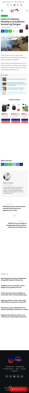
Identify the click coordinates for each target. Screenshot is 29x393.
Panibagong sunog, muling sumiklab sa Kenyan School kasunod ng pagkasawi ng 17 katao (14, 208)
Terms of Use (9, 366)
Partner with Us (8, 369)
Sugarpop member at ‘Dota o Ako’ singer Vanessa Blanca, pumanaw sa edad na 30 (13, 301)
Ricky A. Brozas (6, 27)
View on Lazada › (6, 119)
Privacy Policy (20, 366)
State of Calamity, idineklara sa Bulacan (16, 79)
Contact (23, 369)
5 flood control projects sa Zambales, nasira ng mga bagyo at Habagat (16, 88)
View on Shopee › (6, 122)
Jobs (17, 369)
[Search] (27, 10)
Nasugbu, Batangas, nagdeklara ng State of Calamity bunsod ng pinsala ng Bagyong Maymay (16, 84)
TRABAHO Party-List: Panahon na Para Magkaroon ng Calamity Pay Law (13, 286)
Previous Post (8, 204)
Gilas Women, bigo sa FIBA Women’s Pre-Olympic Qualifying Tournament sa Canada (14, 308)
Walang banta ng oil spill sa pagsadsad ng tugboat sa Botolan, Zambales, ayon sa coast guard (16, 93)
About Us (15, 371)
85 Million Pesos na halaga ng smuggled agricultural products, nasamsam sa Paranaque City (16, 225)
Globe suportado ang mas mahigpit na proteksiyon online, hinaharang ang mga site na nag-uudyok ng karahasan (13, 294)
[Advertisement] (14, 141)
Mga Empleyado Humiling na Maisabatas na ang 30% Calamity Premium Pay (13, 279)
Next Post (22, 221)
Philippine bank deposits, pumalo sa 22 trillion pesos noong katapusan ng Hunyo (13, 316)
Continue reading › (14, 99)
